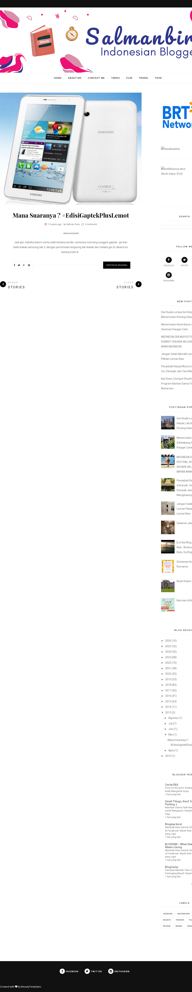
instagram (168, 281)
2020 (168, 673)
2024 (168, 651)
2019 (168, 679)
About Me (74, 78)
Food (158, 78)
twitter (184, 266)
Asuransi (167, 913)
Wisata (179, 926)
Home (58, 78)
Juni (170, 728)
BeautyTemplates (31, 986)
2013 (168, 712)
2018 (168, 684)
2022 (168, 662)
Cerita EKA (171, 784)
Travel (143, 78)
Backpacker (184, 913)
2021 (168, 668)
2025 (168, 646)
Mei (170, 734)
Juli (170, 723)
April (171, 750)
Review (166, 926)
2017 (168, 690)
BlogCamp (171, 867)
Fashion (180, 920)
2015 (168, 701)
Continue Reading (116, 265)
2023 (168, 657)
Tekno (115, 78)
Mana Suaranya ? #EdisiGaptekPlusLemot (71, 215)
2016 (168, 695)
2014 (168, 706)
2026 (168, 640)
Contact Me (96, 78)
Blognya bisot (173, 824)
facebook (169, 266)
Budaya (167, 920)
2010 (168, 755)
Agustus (173, 717)
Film (129, 78)
